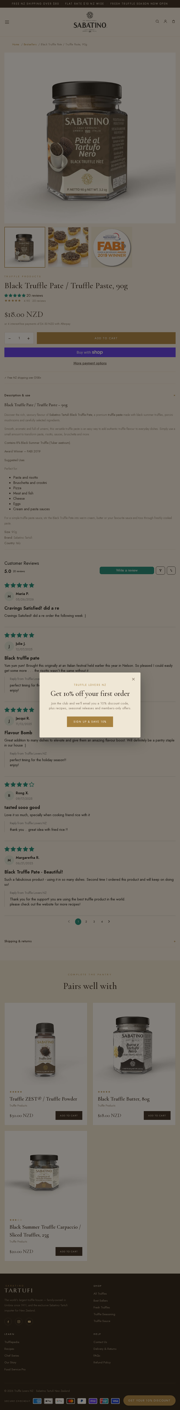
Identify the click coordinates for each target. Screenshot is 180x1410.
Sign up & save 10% (90, 722)
